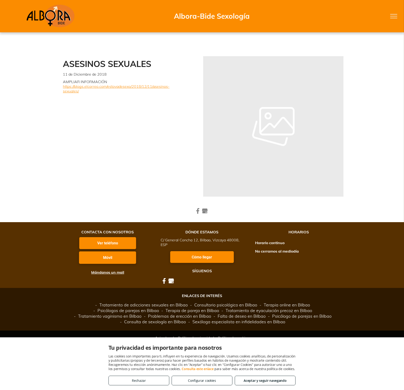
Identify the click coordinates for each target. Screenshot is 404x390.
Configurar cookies (202, 380)
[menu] (394, 16)
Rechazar (139, 380)
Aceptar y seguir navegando (265, 380)
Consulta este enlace (197, 369)
